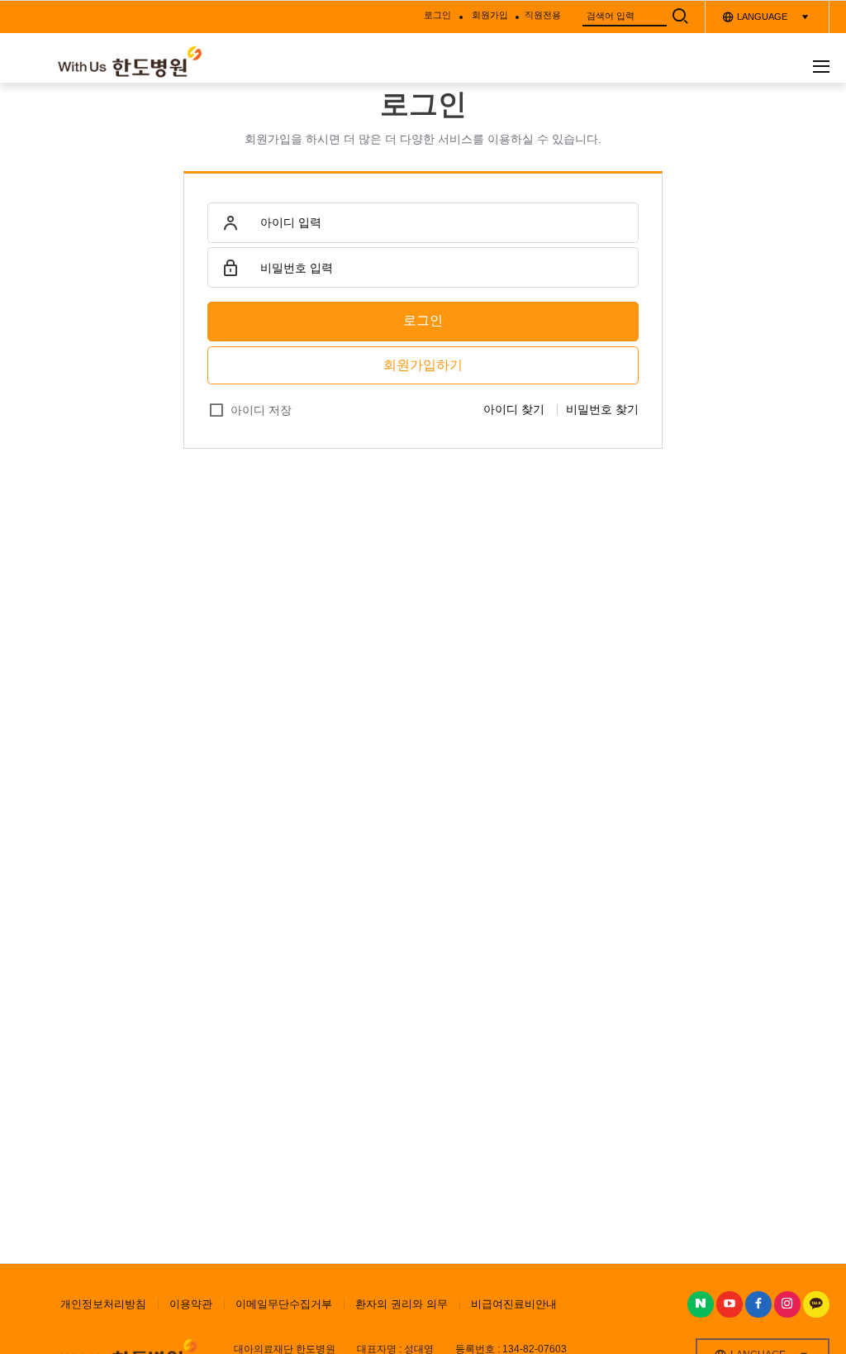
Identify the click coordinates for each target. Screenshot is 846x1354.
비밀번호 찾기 (602, 409)
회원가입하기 (423, 365)
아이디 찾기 (513, 409)
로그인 (423, 320)
